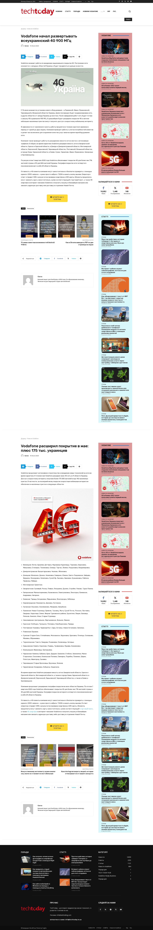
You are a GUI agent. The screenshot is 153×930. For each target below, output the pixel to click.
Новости (29, 236)
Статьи (103, 237)
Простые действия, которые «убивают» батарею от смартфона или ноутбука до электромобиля (112, 242)
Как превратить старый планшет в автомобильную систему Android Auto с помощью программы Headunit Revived (42, 873)
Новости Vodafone (33, 29)
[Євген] (22, 45)
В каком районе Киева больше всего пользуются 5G (113, 171)
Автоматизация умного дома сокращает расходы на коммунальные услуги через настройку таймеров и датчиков (114, 360)
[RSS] (105, 909)
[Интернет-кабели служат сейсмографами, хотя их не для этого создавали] (115, 257)
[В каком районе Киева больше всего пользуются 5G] (115, 158)
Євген (27, 46)
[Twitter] (125, 1)
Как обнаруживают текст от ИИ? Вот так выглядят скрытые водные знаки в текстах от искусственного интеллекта (114, 299)
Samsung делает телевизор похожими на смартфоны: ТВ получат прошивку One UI (48, 226)
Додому (23, 29)
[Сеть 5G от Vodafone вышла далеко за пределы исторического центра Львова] (115, 131)
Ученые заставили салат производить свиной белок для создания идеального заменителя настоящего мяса (115, 389)
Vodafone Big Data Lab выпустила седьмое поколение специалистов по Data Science (115, 60)
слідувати (115, 187)
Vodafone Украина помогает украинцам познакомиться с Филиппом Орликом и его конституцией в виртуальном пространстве (113, 115)
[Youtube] (131, 1)
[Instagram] (122, 1)
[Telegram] (111, 909)
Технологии (30, 208)
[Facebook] (119, 1)
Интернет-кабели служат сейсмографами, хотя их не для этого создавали (113, 270)
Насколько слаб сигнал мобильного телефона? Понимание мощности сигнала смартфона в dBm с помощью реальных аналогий (113, 329)
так (103, 187)
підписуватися (127, 187)
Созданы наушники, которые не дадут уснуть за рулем (66, 227)
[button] (129, 11)
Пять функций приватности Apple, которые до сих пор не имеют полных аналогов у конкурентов (115, 418)
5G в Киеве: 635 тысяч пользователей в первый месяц (113, 86)
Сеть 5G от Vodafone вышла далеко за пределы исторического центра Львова (113, 144)
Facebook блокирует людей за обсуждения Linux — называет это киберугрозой (85, 226)
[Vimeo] (128, 1)
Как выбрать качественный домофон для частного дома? (29, 226)
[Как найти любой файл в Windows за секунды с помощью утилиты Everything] (26, 886)
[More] (79, 57)
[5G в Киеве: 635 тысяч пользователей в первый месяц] (115, 73)
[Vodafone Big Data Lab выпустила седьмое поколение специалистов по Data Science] (115, 46)
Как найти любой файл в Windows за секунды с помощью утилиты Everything (43, 886)
